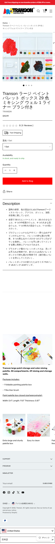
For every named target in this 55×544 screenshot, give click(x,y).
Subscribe (47, 483)
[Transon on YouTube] (23, 493)
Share (9, 191)
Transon (19, 508)
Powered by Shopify (10, 513)
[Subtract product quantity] (5, 170)
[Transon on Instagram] (9, 493)
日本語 (5, 503)
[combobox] (27, 531)
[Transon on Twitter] (18, 493)
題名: (7, 140)
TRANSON (7, 111)
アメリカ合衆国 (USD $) (24, 503)
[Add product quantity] (14, 170)
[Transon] (19, 11)
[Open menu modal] (51, 11)
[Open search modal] (38, 11)
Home (5, 23)
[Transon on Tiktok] (14, 493)
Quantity (7, 165)
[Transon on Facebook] (4, 493)
